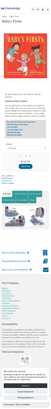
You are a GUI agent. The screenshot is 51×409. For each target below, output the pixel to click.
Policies (4, 288)
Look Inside (7, 194)
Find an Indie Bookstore (11, 301)
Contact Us (6, 318)
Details (32, 200)
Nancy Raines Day (15, 94)
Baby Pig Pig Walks (14, 135)
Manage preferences (25, 398)
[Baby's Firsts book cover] (25, 56)
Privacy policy (9, 404)
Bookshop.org (7, 178)
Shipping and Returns (10, 306)
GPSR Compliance (9, 311)
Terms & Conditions (22, 404)
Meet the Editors (8, 296)
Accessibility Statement (10, 308)
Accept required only (25, 392)
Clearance (5, 303)
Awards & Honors (35, 194)
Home (4, 16)
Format (9, 144)
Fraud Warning (7, 313)
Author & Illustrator (20, 194)
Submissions (6, 298)
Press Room (6, 293)
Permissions (6, 291)
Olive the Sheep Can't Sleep (17, 124)
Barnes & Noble (8, 183)
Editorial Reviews (8, 200)
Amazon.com (7, 181)
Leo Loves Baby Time (15, 130)
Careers (5, 316)
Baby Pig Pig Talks (13, 132)
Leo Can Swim (12, 127)
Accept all (25, 386)
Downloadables (22, 200)
